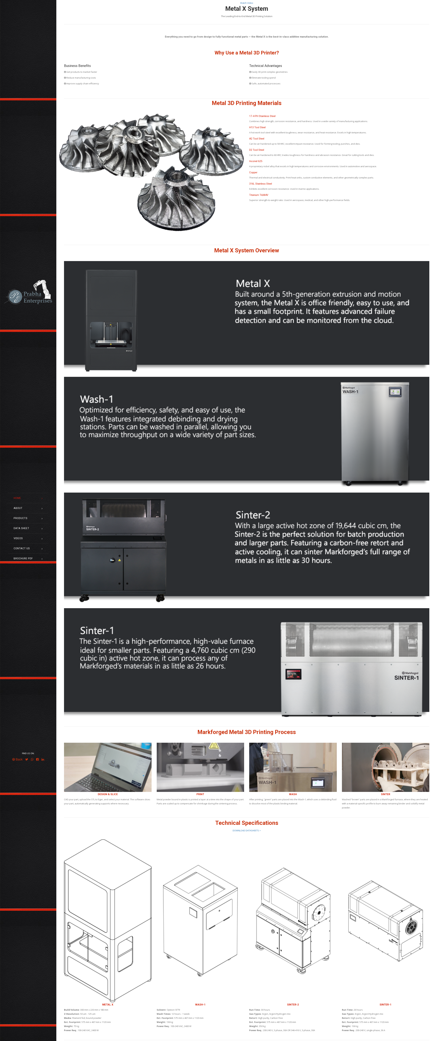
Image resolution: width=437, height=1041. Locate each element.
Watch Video (246, 2)
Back (19, 759)
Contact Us (22, 548)
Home (17, 498)
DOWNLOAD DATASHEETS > (247, 830)
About (18, 508)
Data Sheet (21, 528)
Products (20, 518)
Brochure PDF (23, 558)
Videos (18, 538)
